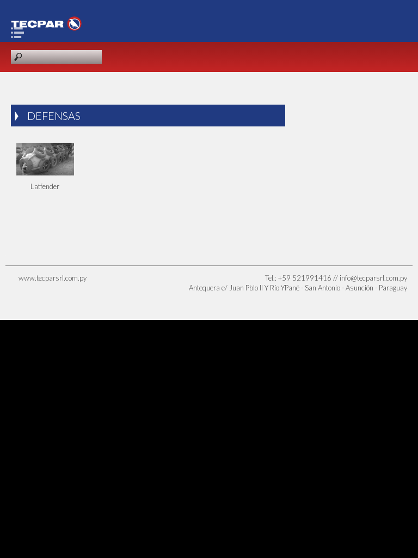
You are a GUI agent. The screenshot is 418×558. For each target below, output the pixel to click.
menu (20, 32)
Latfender (44, 186)
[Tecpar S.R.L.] (46, 23)
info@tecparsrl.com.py (373, 278)
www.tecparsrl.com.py (53, 278)
